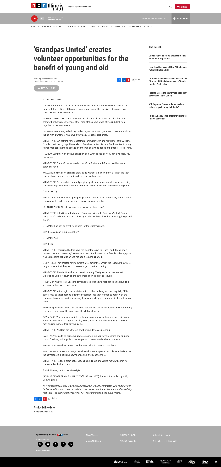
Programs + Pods (76, 27)
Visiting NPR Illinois (93, 441)
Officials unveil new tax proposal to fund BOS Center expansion (167, 57)
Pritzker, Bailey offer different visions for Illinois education (168, 117)
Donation (120, 27)
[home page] (52, 435)
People (106, 27)
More (147, 27)
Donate (183, 6)
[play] (34, 18)
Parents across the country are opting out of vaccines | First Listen (168, 94)
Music (94, 27)
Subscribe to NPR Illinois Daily (165, 441)
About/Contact (92, 435)
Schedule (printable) (161, 435)
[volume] (42, 18)
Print (138, 79)
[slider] (46, 18)
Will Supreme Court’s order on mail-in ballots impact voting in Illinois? (166, 105)
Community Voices (51, 27)
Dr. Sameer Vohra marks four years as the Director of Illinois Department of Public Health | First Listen (168, 81)
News (34, 27)
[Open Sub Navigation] (39, 27)
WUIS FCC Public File (128, 435)
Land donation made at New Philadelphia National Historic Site (167, 68)
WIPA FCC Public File (128, 441)
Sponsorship (134, 27)
